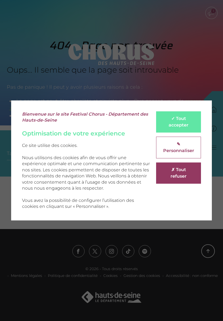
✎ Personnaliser (178, 147)
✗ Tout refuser (179, 173)
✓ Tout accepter (178, 122)
